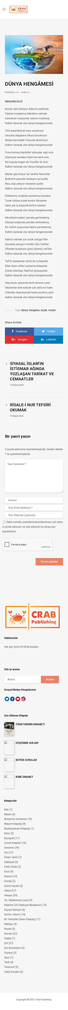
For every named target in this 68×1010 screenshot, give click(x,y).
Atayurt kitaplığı (13, 823)
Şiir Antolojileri (12, 948)
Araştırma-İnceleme (15, 819)
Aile (6, 809)
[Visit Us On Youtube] (17, 700)
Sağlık (7, 938)
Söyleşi (8, 952)
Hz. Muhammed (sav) (16, 900)
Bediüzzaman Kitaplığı (17, 828)
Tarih (7, 962)
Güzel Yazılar (11, 886)
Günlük (8, 881)
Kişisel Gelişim (12, 909)
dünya (24, 310)
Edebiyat (9, 862)
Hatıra (7, 890)
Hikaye (8, 895)
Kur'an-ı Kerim (12, 914)
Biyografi (9, 838)
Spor (7, 957)
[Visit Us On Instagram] (23, 700)
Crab (17, 92)
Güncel (8, 876)
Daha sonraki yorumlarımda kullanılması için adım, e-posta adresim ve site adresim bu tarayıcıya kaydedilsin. (32, 526)
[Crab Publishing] (18, 9)
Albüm (7, 814)
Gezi (6, 871)
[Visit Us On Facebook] (12, 700)
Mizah (7, 928)
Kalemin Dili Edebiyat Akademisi (22, 905)
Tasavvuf (9, 967)
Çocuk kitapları (12, 842)
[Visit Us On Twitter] (7, 700)
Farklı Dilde (10, 866)
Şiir (28, 92)
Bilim (7, 833)
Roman (8, 933)
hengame (34, 310)
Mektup (8, 924)
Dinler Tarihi (11, 857)
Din (6, 852)
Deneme (9, 847)
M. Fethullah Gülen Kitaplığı (19, 919)
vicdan (52, 310)
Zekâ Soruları (11, 971)
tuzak (44, 310)
